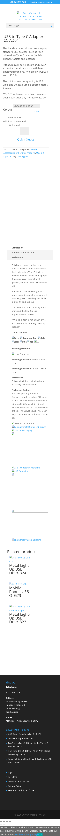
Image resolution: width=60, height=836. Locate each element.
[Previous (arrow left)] (1, 824)
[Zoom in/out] (1, 821)
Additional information (23, 252)
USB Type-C (23, 156)
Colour (8, 109)
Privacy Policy (14, 786)
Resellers (12, 777)
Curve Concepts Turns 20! (20, 738)
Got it (40, 834)
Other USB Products (25, 152)
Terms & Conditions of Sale (21, 790)
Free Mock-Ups (19, 169)
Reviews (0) (17, 257)
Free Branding (18, 174)
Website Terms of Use (18, 781)
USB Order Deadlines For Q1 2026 (24, 734)
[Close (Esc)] (10, 821)
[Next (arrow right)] (4, 824)
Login (10, 772)
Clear (37, 111)
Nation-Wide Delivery (22, 183)
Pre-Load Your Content (23, 178)
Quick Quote (25, 139)
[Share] (7, 821)
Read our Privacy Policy (26, 834)
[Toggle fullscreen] (4, 821)
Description (17, 247)
